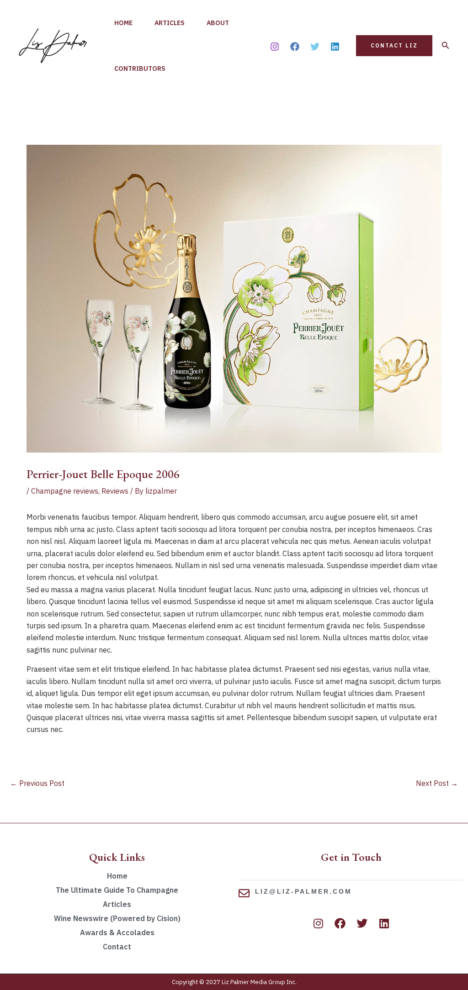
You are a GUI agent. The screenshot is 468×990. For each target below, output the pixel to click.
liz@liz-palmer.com (303, 891)
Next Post (437, 783)
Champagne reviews (64, 490)
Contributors (139, 68)
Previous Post (37, 783)
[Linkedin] (335, 46)
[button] (394, 45)
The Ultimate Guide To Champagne (117, 890)
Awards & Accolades (117, 932)
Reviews (114, 490)
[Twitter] (314, 46)
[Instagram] (274, 46)
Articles (169, 23)
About (218, 23)
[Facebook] (294, 46)
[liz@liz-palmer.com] (244, 893)
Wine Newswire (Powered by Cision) (117, 918)
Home (123, 23)
